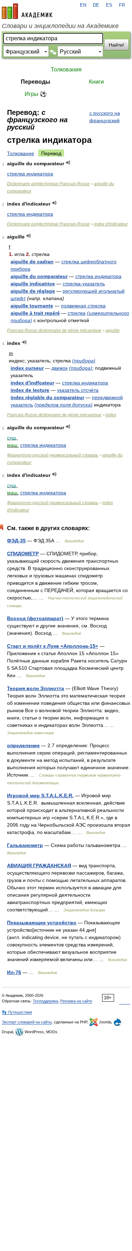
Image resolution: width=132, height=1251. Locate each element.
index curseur (27, 368)
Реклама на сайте (76, 1001)
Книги (96, 82)
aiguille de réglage (33, 291)
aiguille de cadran (32, 261)
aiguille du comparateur (39, 276)
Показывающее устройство (41, 922)
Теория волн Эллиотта (35, 688)
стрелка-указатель (84, 283)
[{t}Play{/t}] (68, 162)
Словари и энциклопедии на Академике (60, 25)
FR (122, 5)
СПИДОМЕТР (23, 553)
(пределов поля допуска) (63, 405)
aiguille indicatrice (33, 283)
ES (109, 5)
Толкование (20, 153)
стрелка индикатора (30, 173)
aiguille (113, 330)
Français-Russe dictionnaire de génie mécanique (54, 330)
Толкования (66, 69)
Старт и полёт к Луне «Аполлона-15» (52, 646)
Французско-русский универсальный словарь (52, 455)
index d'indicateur (111, 224)
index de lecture (30, 390)
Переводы (35, 82)
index (111, 414)
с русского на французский (104, 116)
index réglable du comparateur (47, 397)
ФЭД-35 (16, 540)
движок (59, 368)
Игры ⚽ (36, 94)
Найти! (116, 45)
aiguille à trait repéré (35, 313)
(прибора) (83, 360)
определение (23, 745)
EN (83, 5)
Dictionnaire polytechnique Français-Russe (48, 183)
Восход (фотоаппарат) (35, 618)
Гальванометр (25, 845)
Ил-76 (14, 972)
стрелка (77, 313)
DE (96, 5)
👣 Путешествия (17, 1012)
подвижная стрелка (83, 305)
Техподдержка (45, 1001)
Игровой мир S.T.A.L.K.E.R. (40, 795)
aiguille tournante (32, 305)
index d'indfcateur (32, 382)
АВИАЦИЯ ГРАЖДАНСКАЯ (39, 865)
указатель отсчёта (78, 390)
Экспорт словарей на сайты (27, 1022)
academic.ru (27, 11)
